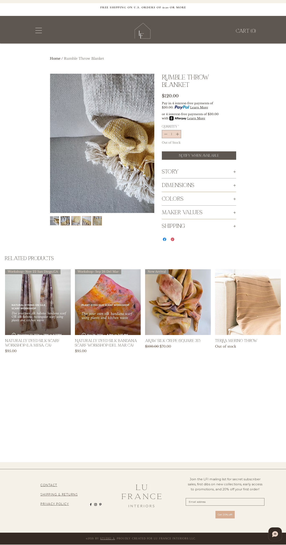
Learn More (199, 107)
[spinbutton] (171, 134)
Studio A (107, 538)
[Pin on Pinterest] (172, 239)
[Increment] (178, 134)
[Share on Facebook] (164, 239)
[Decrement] (165, 134)
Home (55, 58)
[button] (38, 30)
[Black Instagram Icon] (95, 504)
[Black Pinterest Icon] (100, 504)
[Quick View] (248, 302)
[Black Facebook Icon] (91, 504)
